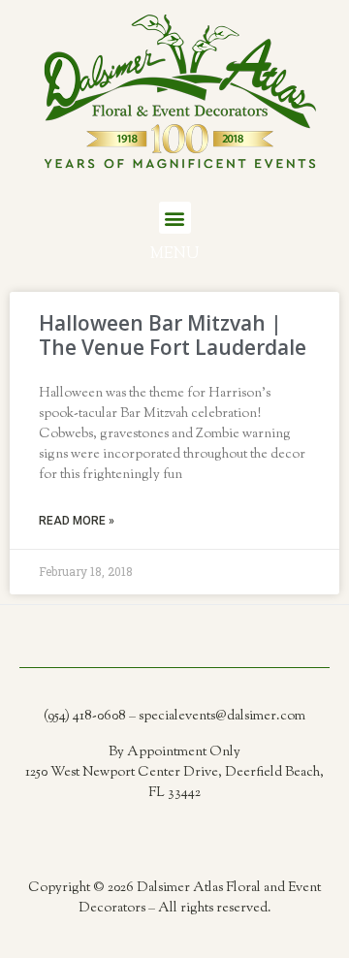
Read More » (76, 520)
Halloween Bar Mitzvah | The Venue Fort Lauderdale (172, 335)
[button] (175, 218)
